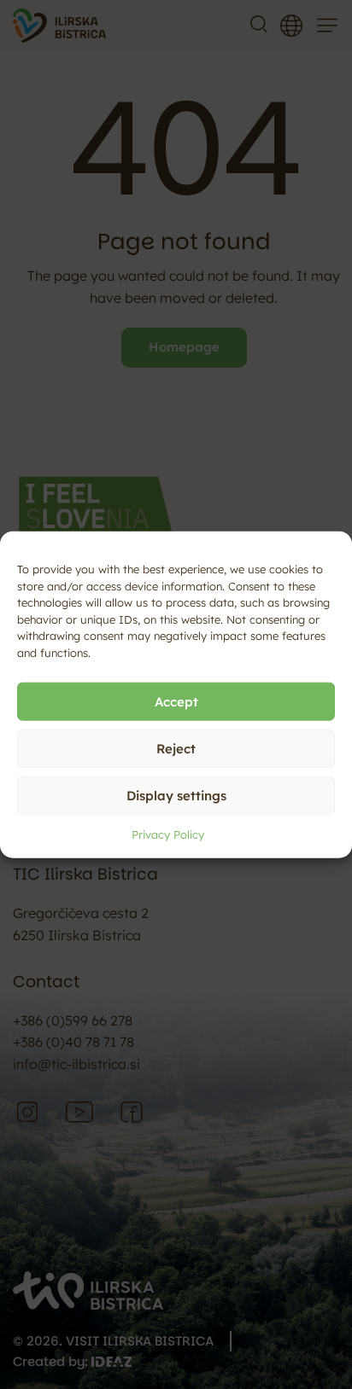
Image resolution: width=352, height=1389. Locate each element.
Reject (176, 748)
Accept (176, 701)
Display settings (176, 795)
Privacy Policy (168, 834)
